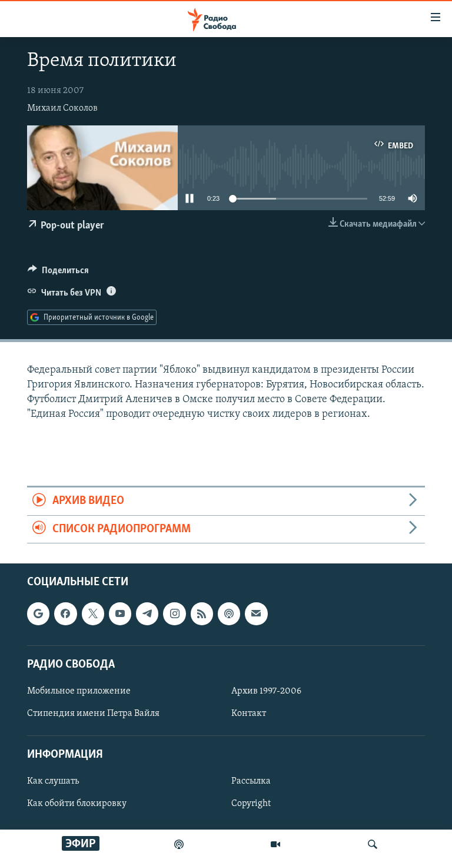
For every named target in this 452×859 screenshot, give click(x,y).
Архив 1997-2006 (266, 691)
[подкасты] (179, 844)
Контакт (248, 713)
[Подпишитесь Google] (38, 614)
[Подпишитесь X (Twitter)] (93, 614)
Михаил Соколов (62, 108)
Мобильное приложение (79, 691)
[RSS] (202, 614)
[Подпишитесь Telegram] (147, 614)
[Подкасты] (229, 614)
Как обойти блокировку (77, 804)
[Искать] (372, 844)
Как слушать (53, 782)
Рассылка (251, 782)
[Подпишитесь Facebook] (65, 614)
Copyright (251, 804)
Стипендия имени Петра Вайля (93, 713)
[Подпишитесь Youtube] (120, 614)
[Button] (58, 273)
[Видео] (275, 844)
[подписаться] (256, 614)
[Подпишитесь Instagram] (174, 614)
